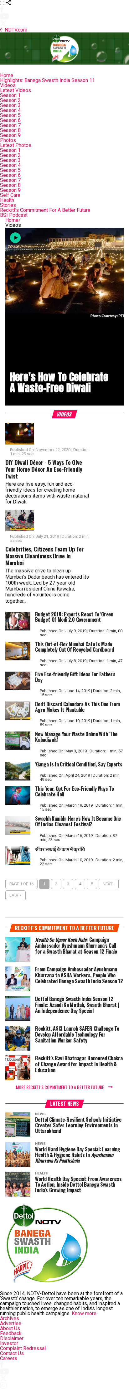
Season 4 (10, 110)
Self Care (10, 195)
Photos (8, 140)
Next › (109, 884)
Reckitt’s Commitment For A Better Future (45, 210)
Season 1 (10, 95)
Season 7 (10, 125)
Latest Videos (15, 90)
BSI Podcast (14, 215)
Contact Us (12, 1353)
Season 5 (10, 115)
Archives (9, 1318)
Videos (8, 85)
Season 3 (10, 105)
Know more (84, 1313)
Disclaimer (11, 1338)
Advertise (10, 1323)
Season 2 (10, 100)
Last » (15, 895)
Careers (8, 1358)
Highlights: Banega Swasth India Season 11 (47, 80)
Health (7, 200)
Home (6, 75)
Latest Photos (15, 145)
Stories (8, 205)
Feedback (11, 1333)
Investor (9, 1343)
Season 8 (10, 130)
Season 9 (10, 135)
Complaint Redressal (23, 1348)
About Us (10, 1328)
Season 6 (10, 120)
